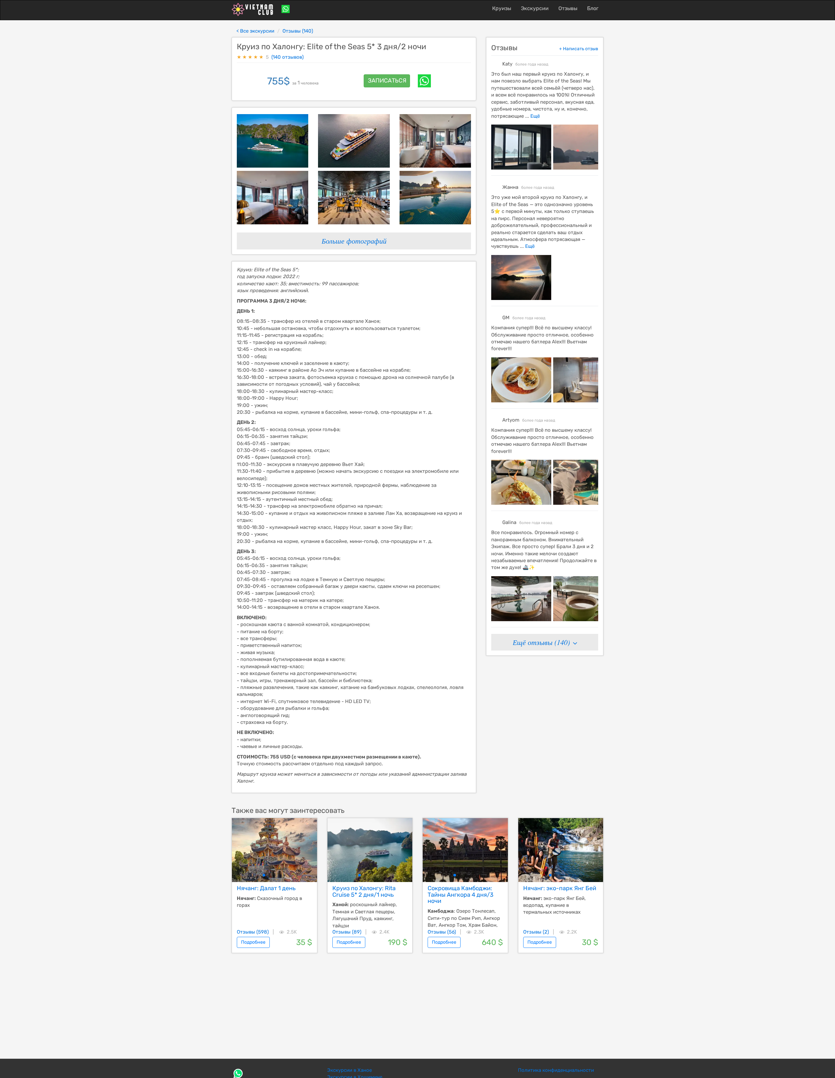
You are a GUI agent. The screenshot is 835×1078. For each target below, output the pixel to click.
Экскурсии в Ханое (349, 1070)
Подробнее (253, 942)
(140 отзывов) (287, 57)
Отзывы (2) (536, 932)
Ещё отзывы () (542, 642)
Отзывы (567, 8)
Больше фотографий (354, 241)
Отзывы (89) (346, 932)
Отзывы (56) (442, 932)
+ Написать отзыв (578, 48)
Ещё (534, 116)
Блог (593, 8)
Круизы (501, 8)
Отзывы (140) (297, 31)
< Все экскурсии (255, 31)
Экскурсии (535, 8)
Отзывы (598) (253, 932)
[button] (264, 875)
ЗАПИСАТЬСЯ (387, 80)
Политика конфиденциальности (556, 1070)
